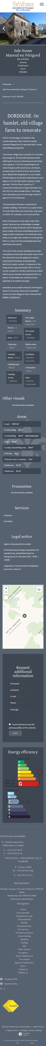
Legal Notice (38, 1026)
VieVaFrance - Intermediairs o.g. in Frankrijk (23, 859)
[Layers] (39, 589)
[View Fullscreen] (6, 598)
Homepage (7, 84)
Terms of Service (24, 1043)
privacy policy (15, 727)
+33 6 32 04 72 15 (14, 853)
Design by (26, 1034)
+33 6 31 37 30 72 (14, 850)
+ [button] (6, 588)
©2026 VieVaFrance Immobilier (16, 1026)
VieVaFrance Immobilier (13, 836)
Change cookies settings (31, 1030)
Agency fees (12, 1030)
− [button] (6, 592)
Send (15, 733)
